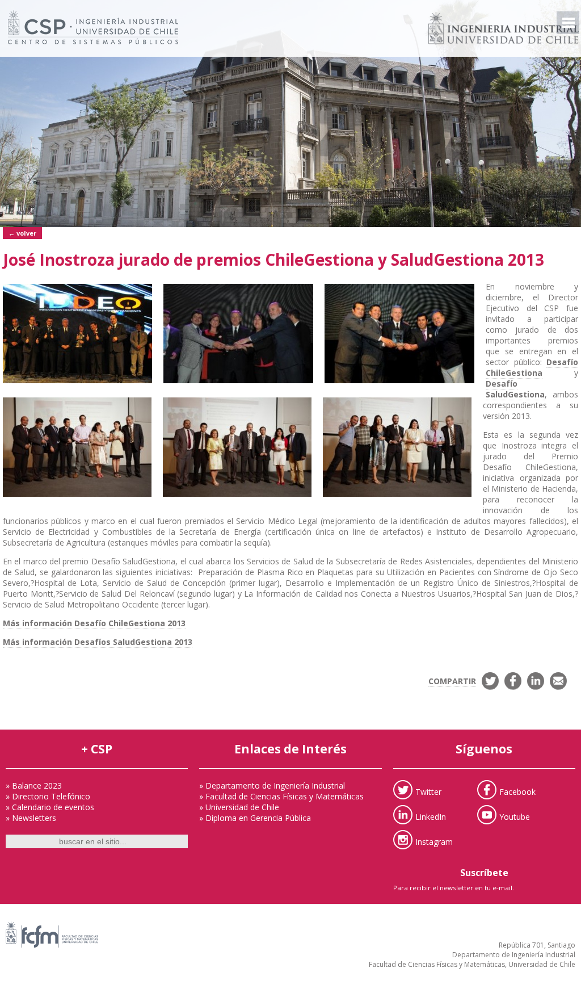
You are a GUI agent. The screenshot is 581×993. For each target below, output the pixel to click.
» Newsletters (31, 817)
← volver (22, 233)
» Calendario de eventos (50, 807)
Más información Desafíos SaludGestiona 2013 (97, 641)
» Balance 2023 (34, 785)
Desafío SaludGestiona (515, 389)
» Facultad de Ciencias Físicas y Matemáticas (281, 796)
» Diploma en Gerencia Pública (255, 817)
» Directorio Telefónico (48, 796)
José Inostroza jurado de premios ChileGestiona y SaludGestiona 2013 (273, 259)
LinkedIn (430, 816)
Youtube (514, 816)
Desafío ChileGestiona (532, 367)
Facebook (517, 791)
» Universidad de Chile (239, 807)
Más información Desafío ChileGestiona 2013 (94, 623)
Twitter (428, 791)
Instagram (434, 841)
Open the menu (568, 22)
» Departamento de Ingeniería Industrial (272, 785)
